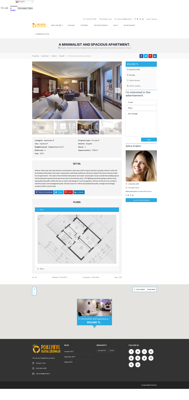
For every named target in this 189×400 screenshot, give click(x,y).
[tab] (77, 209)
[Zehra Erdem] (141, 165)
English (21, 2)
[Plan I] (77, 239)
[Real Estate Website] (39, 25)
